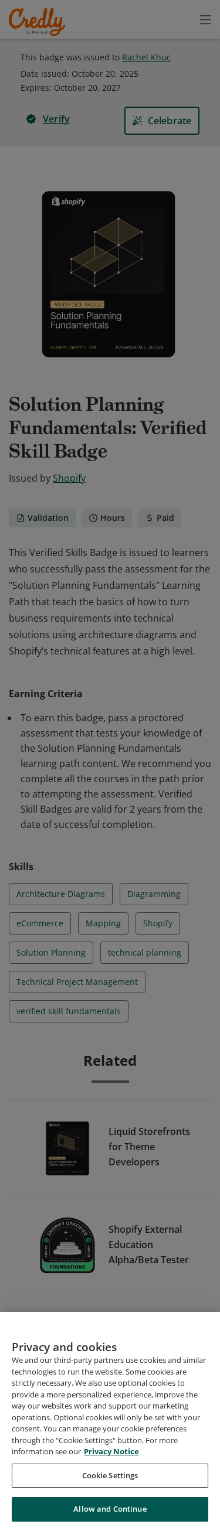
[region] (110, 1421)
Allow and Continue (109, 1508)
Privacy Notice (111, 1451)
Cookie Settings (110, 1475)
